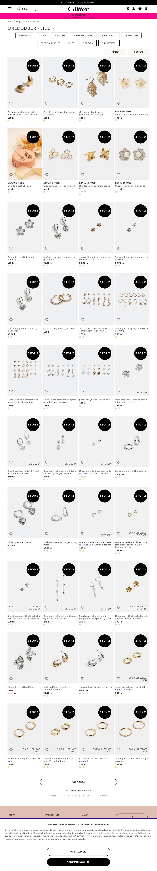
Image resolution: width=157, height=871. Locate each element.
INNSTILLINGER (78, 851)
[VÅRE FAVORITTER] (139, 52)
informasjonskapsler (75, 839)
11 (92, 796)
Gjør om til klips (50, 43)
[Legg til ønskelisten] (11, 103)
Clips (71, 43)
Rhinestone (131, 35)
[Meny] (10, 9)
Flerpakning (108, 35)
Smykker (20, 21)
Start (10, 21)
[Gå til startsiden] (78, 9)
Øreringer (25, 35)
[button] (135, 8)
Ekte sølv (87, 43)
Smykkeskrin (109, 43)
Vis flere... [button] (79, 782)
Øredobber (33, 21)
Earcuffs (59, 35)
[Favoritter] (141, 8)
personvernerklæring (29, 839)
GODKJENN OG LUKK (78, 862)
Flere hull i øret (83, 35)
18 (99, 796)
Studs (42, 35)
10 (87, 796)
